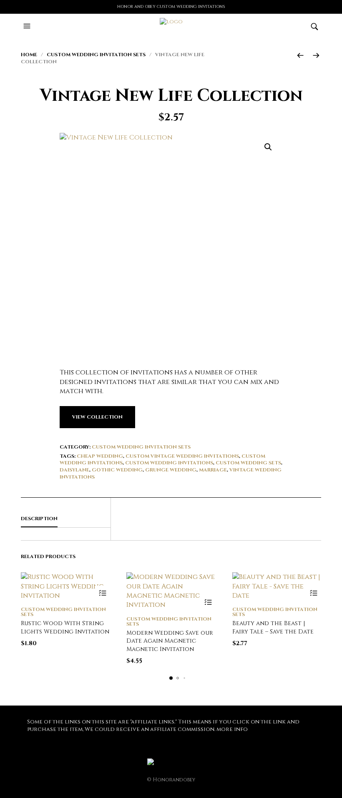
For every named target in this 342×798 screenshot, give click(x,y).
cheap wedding (100, 456)
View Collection (97, 417)
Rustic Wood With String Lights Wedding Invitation (65, 627)
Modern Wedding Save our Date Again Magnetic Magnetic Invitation (169, 641)
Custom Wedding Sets (248, 462)
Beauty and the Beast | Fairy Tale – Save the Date (273, 627)
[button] (28, 26)
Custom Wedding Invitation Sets (96, 54)
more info (232, 729)
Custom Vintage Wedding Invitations (182, 456)
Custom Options (102, 593)
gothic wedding (117, 469)
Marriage (213, 469)
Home (29, 54)
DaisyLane (74, 469)
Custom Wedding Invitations (169, 462)
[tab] (66, 519)
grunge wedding (170, 469)
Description (39, 518)
